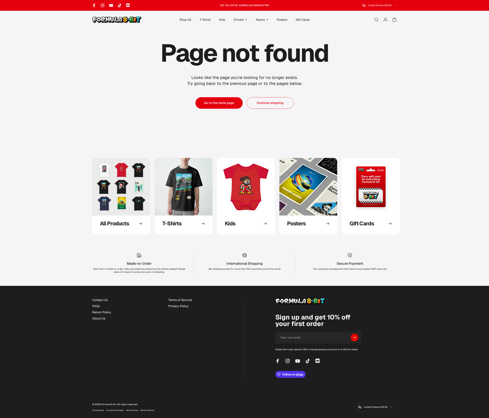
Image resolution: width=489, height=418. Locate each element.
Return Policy (101, 312)
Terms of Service (180, 300)
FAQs (96, 306)
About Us (98, 318)
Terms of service (147, 410)
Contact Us (100, 300)
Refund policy (132, 410)
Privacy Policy (178, 306)
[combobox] (380, 5)
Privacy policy (98, 410)
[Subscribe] (354, 337)
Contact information (115, 410)
